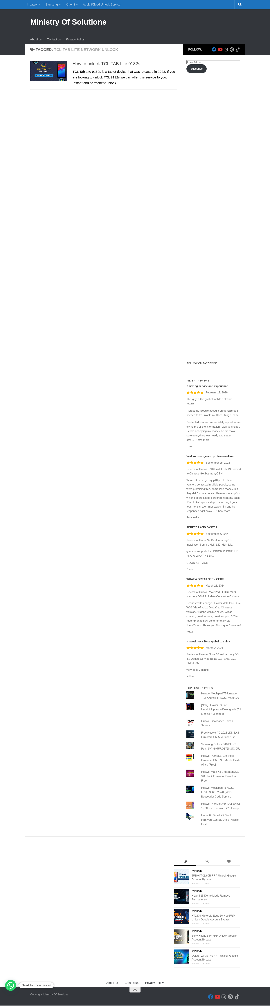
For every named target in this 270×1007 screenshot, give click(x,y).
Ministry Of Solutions (68, 22)
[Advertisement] (214, 143)
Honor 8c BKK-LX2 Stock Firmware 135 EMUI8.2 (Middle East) (220, 820)
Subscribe (196, 68)
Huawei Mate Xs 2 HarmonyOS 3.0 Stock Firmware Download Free (220, 776)
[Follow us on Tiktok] (237, 49)
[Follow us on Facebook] (214, 49)
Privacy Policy (75, 39)
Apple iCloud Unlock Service (101, 4)
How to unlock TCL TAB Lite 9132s (106, 63)
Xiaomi (70, 4)
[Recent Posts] (185, 862)
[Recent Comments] (207, 862)
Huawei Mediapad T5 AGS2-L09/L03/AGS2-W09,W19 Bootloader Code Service (218, 792)
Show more (202, 439)
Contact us (54, 39)
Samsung (51, 4)
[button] (10, 985)
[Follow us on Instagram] (226, 49)
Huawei (32, 4)
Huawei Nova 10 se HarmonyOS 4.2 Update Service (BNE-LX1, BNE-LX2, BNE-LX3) (212, 659)
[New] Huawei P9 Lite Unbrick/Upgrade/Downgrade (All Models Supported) (221, 709)
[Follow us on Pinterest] (231, 49)
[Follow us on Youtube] (220, 49)
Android (197, 871)
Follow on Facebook (201, 363)
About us (36, 39)
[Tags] (229, 862)
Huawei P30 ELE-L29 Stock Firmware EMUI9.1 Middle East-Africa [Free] (220, 760)
